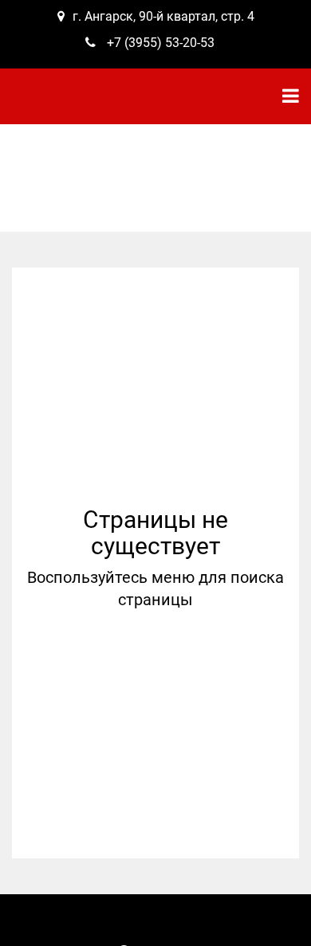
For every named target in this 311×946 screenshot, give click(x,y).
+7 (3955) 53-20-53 (161, 42)
